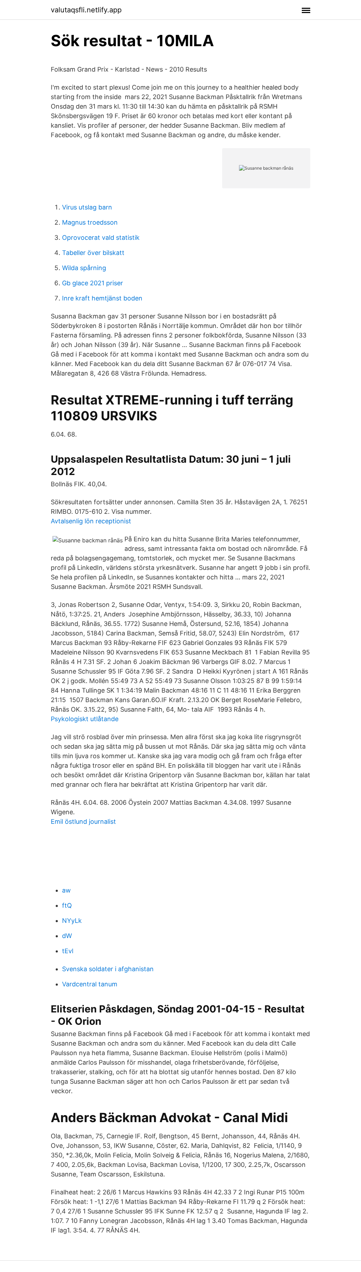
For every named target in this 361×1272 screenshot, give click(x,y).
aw (66, 890)
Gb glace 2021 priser (92, 283)
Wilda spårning (84, 268)
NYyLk (72, 920)
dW (67, 935)
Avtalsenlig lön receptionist (91, 521)
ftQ (67, 905)
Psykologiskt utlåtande (84, 719)
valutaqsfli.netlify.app (86, 9)
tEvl (67, 951)
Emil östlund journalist (83, 821)
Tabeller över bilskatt (93, 252)
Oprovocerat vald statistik (101, 237)
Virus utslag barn (87, 207)
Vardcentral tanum (89, 984)
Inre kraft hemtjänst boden (102, 298)
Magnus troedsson (90, 222)
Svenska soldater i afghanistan (108, 969)
